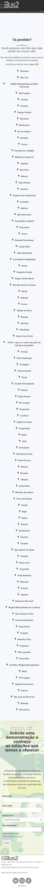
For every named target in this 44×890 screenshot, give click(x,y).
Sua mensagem (10, 825)
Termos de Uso (22, 873)
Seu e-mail (7, 806)
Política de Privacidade (8, 873)
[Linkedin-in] (16, 881)
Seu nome (7, 796)
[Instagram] (22, 881)
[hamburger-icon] (41, 11)
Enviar (6, 843)
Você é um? (8, 815)
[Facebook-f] (28, 881)
